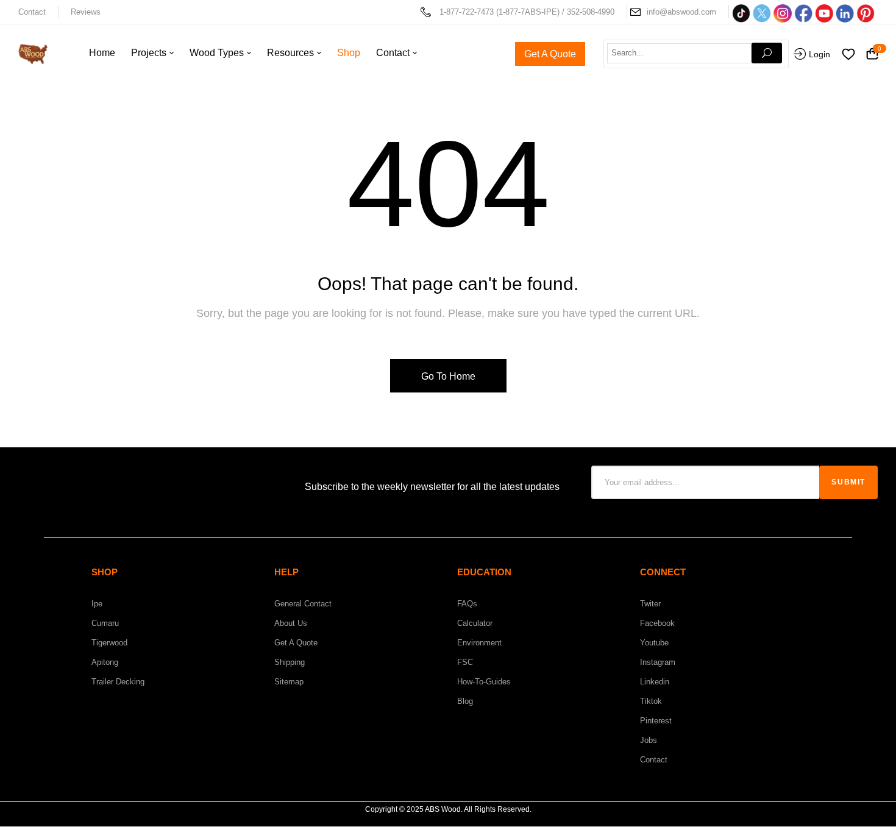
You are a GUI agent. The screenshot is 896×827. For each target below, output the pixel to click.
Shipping (289, 662)
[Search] (767, 53)
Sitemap (289, 681)
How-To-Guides (484, 681)
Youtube (654, 642)
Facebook (657, 623)
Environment (479, 642)
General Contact (303, 603)
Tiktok (651, 701)
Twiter (650, 603)
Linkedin (654, 681)
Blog (465, 701)
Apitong (104, 662)
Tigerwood (109, 642)
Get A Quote (296, 642)
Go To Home (448, 376)
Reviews (86, 11)
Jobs (648, 740)
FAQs (467, 603)
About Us (290, 623)
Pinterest (656, 720)
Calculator (474, 623)
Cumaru (105, 623)
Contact (32, 11)
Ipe (96, 603)
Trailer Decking (117, 681)
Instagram (657, 662)
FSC (465, 662)
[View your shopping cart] (872, 54)
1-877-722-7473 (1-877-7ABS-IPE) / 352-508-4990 (526, 11)
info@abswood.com (681, 11)
